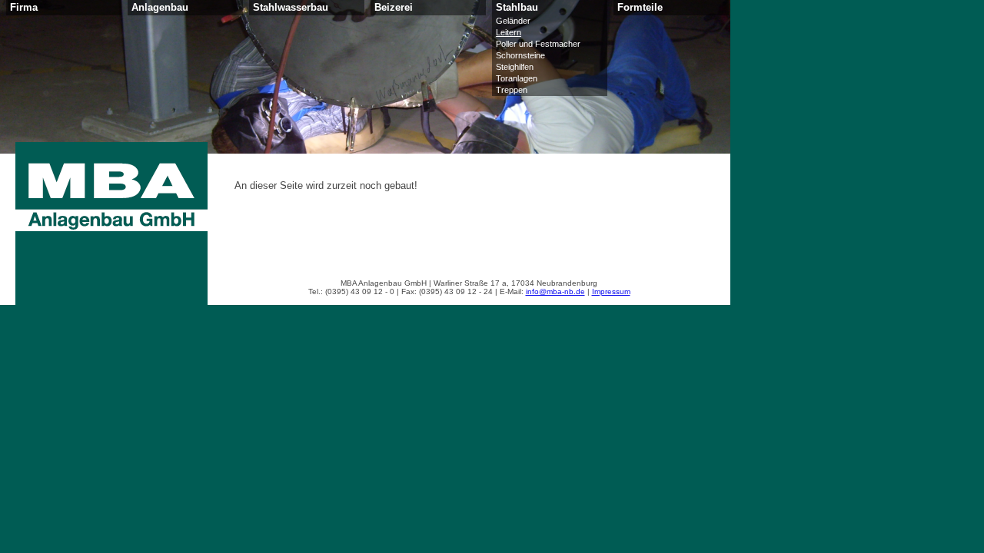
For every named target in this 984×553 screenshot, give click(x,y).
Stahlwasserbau (290, 7)
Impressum (611, 291)
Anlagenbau (159, 7)
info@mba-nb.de (555, 291)
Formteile (640, 7)
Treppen (511, 89)
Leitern (508, 32)
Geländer (513, 20)
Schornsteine (520, 55)
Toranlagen (516, 78)
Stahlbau (517, 7)
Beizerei (393, 7)
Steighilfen (515, 66)
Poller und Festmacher (538, 43)
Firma (24, 7)
